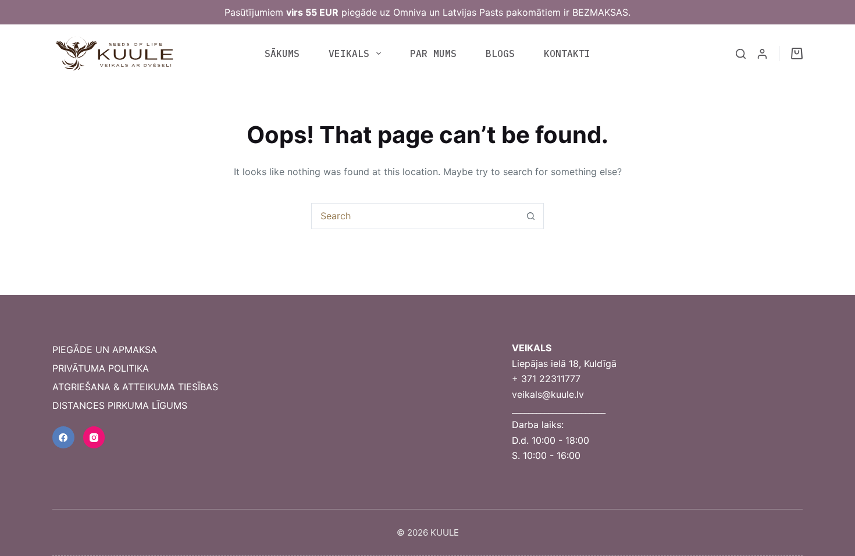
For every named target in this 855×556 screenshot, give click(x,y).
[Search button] (530, 216)
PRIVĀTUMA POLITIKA (100, 368)
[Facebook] (63, 437)
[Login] (762, 54)
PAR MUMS (433, 53)
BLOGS (500, 53)
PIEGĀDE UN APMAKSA (104, 349)
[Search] (741, 54)
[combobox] (415, 216)
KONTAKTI (567, 53)
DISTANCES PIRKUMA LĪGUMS (119, 405)
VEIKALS (349, 53)
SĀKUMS (282, 53)
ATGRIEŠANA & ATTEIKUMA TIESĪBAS (135, 387)
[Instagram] (94, 437)
